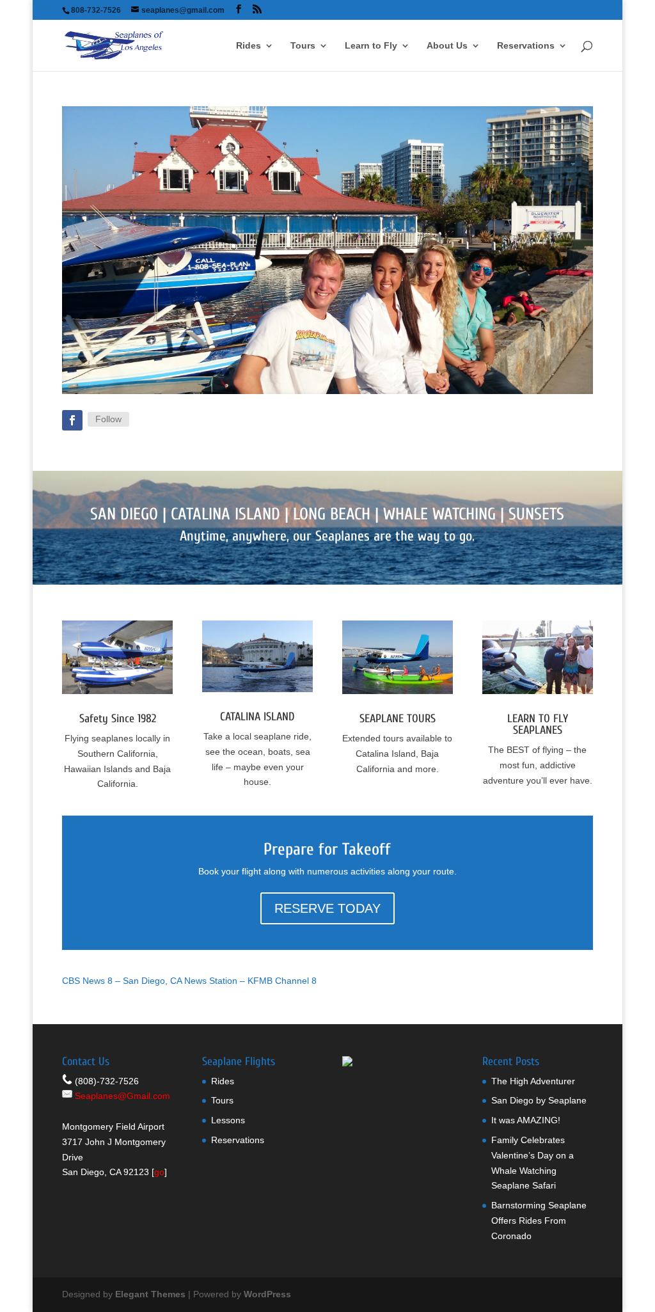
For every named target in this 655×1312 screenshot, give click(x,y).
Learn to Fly (371, 46)
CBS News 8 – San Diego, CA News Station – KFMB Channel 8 (189, 981)
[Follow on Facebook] (72, 420)
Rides (248, 46)
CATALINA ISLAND (225, 514)
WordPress (267, 1294)
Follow (108, 419)
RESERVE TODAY (327, 908)
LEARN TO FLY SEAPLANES (537, 724)
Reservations (526, 46)
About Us (447, 46)
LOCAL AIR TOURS (327, 274)
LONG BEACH (331, 514)
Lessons (228, 1120)
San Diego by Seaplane (539, 1100)
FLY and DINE (327, 224)
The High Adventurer (533, 1081)
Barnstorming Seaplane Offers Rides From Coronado (539, 1220)
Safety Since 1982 (117, 718)
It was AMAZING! (525, 1120)
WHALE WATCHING (439, 514)
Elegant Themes (150, 1294)
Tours (302, 46)
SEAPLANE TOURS (397, 718)
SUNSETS (536, 514)
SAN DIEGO (124, 514)
